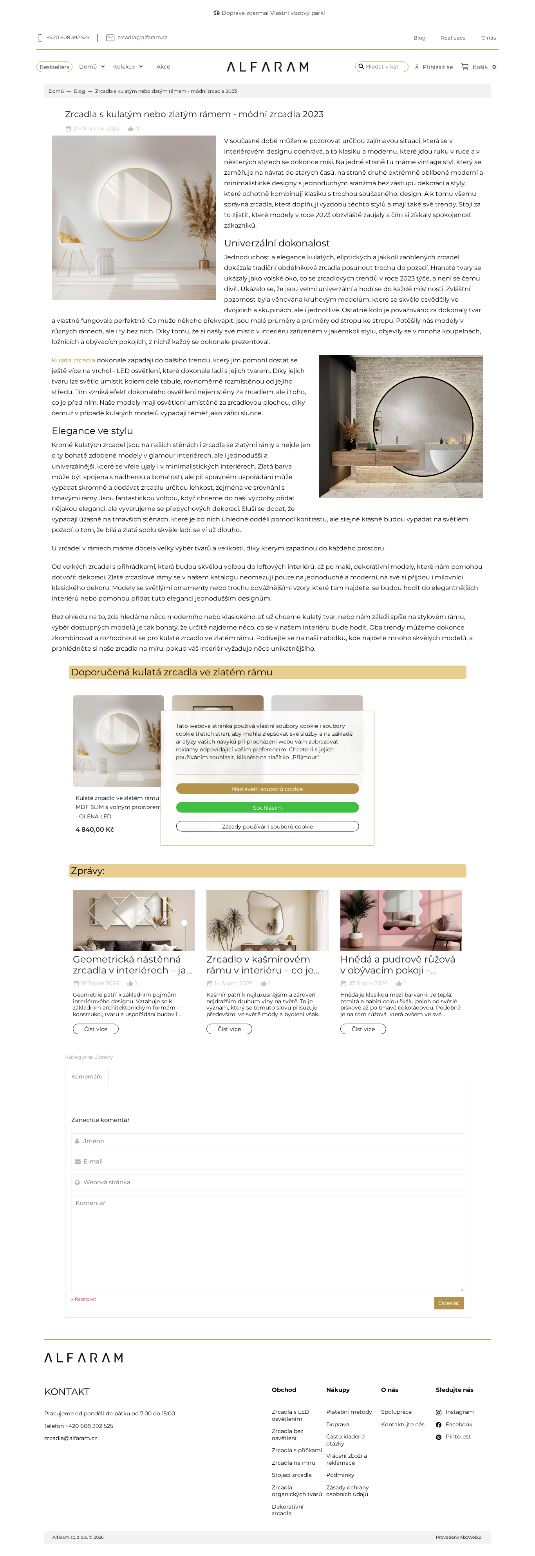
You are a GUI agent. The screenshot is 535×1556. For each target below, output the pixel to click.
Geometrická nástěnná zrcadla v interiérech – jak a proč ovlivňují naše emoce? (132, 976)
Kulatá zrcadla (73, 360)
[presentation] (65, 977)
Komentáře (86, 1076)
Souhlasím (267, 807)
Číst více (95, 1028)
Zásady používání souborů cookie (267, 826)
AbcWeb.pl (471, 1537)
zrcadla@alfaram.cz (70, 1438)
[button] (433, 67)
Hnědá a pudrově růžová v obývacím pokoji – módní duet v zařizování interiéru (397, 976)
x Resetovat (83, 1299)
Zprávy (104, 1057)
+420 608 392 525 (89, 1425)
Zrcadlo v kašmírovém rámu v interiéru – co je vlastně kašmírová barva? (265, 971)
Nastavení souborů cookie (267, 788)
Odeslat (448, 1302)
